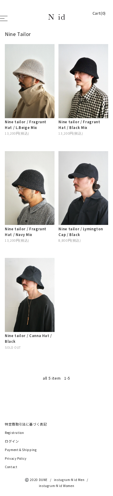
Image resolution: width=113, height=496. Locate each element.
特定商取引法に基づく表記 (26, 424)
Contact (11, 467)
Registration (14, 433)
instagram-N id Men (69, 480)
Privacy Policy (16, 458)
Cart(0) (99, 13)
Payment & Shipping (21, 450)
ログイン (12, 441)
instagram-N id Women (56, 486)
